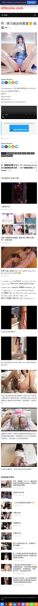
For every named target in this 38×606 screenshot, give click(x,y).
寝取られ (8, 293)
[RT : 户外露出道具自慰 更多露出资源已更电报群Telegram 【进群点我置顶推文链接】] (6, 554)
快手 (14, 293)
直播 (2, 295)
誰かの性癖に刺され (10, 298)
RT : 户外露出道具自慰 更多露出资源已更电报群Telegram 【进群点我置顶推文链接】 (25, 555)
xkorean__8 (30, 287)
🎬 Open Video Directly (19, 130)
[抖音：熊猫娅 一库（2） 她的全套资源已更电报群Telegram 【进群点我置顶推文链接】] (6, 481)
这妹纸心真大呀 (18, 492)
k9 (15, 153)
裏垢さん (22, 295)
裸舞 (26, 295)
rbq (19, 153)
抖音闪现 (21, 293)
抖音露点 (26, 293)
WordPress (31, 597)
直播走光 (6, 295)
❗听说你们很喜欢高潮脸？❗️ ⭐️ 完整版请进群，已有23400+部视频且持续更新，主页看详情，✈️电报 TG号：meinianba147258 (25, 568)
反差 (26, 290)
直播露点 (10, 295)
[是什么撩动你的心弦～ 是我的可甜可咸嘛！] (6, 544)
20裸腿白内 (17, 523)
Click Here (31, 2)
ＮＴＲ (33, 298)
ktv (34, 281)
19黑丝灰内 (17, 513)
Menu (6, 15)
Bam (2, 600)
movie (8, 284)
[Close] (36, 2)
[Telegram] (16, 82)
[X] (6, 82)
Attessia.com (12, 7)
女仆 (28, 153)
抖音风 (30, 293)
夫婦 (2, 293)
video (23, 153)
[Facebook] (2, 82)
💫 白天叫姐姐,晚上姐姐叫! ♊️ (23, 503)
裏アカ (17, 295)
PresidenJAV (4, 287)
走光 (21, 298)
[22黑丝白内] (6, 533)
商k (29, 290)
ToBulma (14, 287)
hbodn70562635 (25, 281)
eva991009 (10, 153)
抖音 (17, 293)
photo (32, 284)
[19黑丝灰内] (6, 513)
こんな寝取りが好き (6, 290)
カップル (13, 290)
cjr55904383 (6, 281)
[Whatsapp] (9, 82)
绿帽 (14, 295)
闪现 (24, 298)
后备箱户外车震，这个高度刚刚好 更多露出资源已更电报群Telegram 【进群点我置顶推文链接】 (25, 580)
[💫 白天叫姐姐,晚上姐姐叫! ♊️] (6, 503)
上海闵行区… (6, 207)
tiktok (9, 287)
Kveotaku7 (3, 284)
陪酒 (27, 298)
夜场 (32, 290)
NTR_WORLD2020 (22, 283)
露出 (30, 298)
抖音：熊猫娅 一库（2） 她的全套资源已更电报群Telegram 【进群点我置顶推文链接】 (25, 483)
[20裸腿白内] (6, 523)
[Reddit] (13, 82)
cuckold (11, 281)
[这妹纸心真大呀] (6, 493)
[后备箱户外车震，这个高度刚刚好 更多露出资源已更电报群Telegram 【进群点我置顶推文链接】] (6, 578)
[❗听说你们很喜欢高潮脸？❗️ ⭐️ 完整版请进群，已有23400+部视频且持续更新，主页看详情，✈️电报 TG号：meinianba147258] (6, 565)
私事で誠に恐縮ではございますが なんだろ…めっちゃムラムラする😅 (18, 272)
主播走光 (18, 290)
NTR (12, 283)
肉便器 (3, 156)
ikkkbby (31, 281)
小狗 (32, 153)
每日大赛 (34, 293)
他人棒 (23, 290)
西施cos (9, 156)
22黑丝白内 (17, 533)
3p (1, 281)
